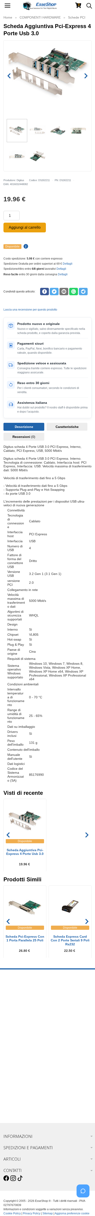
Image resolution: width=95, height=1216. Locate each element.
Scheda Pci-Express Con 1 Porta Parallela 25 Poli (25, 938)
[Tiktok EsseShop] (20, 1178)
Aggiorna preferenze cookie (72, 1213)
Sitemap (47, 1213)
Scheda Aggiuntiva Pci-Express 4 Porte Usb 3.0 (25, 852)
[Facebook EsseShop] (6, 1178)
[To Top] (84, 1205)
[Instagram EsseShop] (13, 1178)
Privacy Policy (31, 1213)
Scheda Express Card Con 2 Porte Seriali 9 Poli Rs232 (70, 940)
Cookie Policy (12, 1213)
